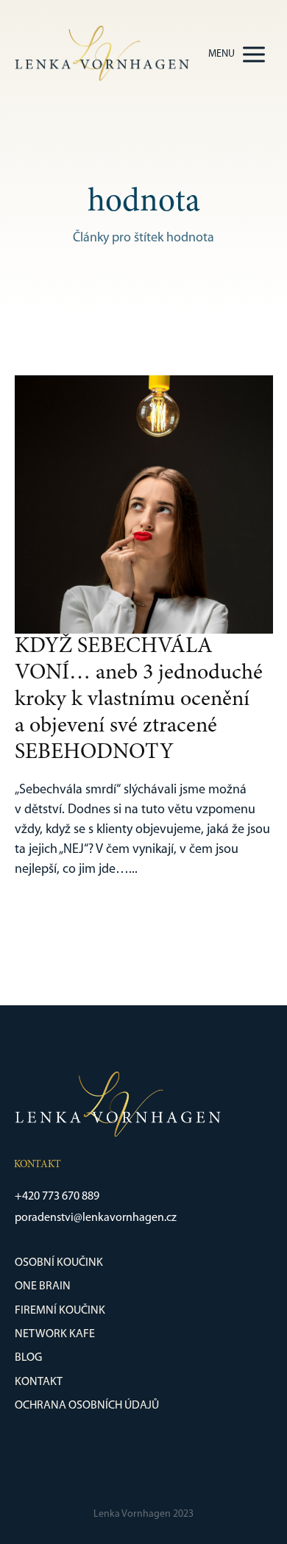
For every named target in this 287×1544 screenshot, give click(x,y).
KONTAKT (39, 1382)
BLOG (28, 1358)
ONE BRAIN (43, 1286)
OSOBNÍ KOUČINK (59, 1263)
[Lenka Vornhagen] (102, 54)
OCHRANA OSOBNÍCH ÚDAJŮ (87, 1406)
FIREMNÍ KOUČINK (60, 1311)
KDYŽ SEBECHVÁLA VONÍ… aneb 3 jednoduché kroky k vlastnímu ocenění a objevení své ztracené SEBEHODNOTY (139, 700)
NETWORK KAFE (55, 1334)
